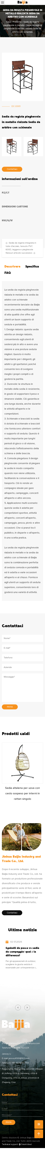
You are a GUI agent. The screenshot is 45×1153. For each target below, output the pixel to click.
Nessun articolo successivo (19, 253)
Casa (8, 22)
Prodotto (17, 22)
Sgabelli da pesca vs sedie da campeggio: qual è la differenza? (22, 951)
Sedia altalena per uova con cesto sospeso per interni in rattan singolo (22, 793)
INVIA (10, 707)
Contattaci (12, 913)
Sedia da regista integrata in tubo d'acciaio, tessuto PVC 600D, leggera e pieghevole (21, 246)
